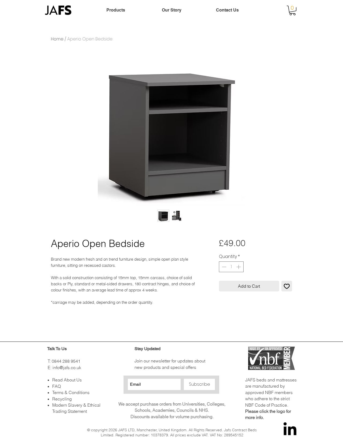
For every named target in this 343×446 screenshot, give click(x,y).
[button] (292, 10)
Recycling (62, 399)
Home (57, 39)
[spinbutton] (231, 267)
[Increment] (239, 267)
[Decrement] (223, 267)
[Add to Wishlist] (286, 286)
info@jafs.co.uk (67, 367)
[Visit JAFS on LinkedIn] (290, 430)
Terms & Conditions (71, 392)
